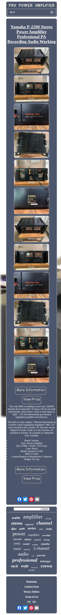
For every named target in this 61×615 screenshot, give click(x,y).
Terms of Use (31, 596)
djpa (13, 528)
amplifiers (33, 534)
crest (17, 543)
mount (17, 539)
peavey (27, 549)
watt (24, 566)
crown (46, 565)
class (41, 529)
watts (16, 518)
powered (41, 555)
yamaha (45, 543)
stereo (16, 523)
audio (23, 554)
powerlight (46, 535)
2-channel (41, 548)
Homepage (31, 581)
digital (29, 524)
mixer (28, 539)
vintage (48, 518)
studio (49, 529)
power (19, 533)
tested (17, 549)
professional (24, 560)
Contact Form (31, 586)
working (35, 544)
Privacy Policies (31, 591)
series (32, 528)
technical (37, 540)
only (33, 556)
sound (26, 544)
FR (34, 601)
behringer (45, 561)
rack (14, 566)
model (31, 570)
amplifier (32, 517)
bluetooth (34, 567)
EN (29, 601)
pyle (22, 528)
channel (44, 523)
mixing (47, 540)
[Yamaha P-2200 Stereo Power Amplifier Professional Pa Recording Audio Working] (31, 61)
